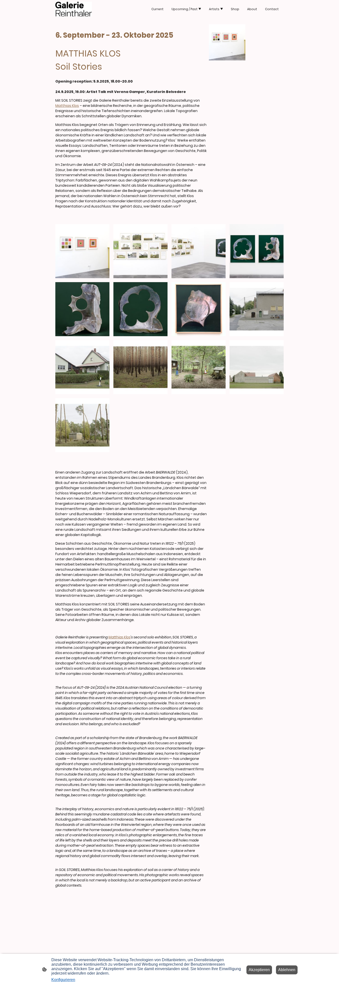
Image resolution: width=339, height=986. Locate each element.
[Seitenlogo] (73, 9)
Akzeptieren (259, 970)
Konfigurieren (63, 980)
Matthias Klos (67, 105)
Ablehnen (286, 970)
